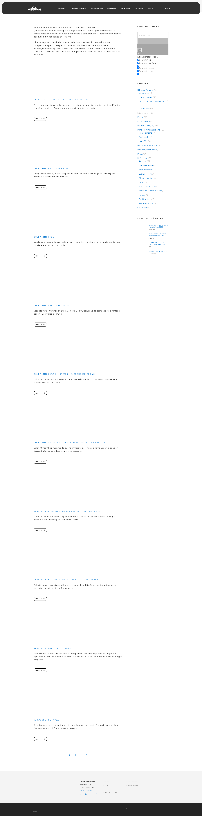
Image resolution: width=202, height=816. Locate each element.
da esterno (144, 93)
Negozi (142, 195)
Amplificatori (97, 8)
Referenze (111, 8)
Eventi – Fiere (145, 174)
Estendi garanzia (132, 785)
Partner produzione (147, 150)
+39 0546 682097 (86, 791)
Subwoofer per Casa (46, 720)
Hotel (141, 182)
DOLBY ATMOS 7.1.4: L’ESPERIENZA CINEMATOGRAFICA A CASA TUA (70, 443)
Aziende (143, 161)
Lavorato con (143, 121)
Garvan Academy (132, 782)
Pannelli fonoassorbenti (148, 130)
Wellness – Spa (146, 203)
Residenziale (145, 199)
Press (140, 154)
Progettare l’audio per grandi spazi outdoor (62, 100)
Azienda (106, 782)
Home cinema (145, 133)
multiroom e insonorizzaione (152, 101)
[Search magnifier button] (139, 50)
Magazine (139, 8)
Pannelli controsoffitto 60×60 (53, 648)
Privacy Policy (95, 808)
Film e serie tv (145, 178)
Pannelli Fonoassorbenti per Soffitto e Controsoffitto (68, 580)
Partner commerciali (147, 145)
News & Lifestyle (145, 126)
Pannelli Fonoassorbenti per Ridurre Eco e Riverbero (68, 511)
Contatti (152, 8)
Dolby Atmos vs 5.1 (45, 237)
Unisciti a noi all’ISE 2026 (158, 251)
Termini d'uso (120, 808)
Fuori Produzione (110, 792)
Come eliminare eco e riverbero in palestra (157, 235)
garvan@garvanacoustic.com (90, 794)
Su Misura (142, 208)
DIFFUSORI (62, 8)
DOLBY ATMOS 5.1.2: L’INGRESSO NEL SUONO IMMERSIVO (64, 374)
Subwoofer (144, 109)
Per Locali (143, 137)
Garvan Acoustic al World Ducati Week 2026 (158, 226)
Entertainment (146, 170)
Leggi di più (40, 119)
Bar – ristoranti (146, 165)
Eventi (140, 117)
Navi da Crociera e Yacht (150, 191)
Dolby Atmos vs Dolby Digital (52, 305)
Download (125, 8)
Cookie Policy (108, 808)
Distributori (107, 789)
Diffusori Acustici (145, 90)
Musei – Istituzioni (147, 186)
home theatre (145, 97)
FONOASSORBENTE (78, 8)
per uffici (143, 141)
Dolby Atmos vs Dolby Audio (51, 168)
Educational (143, 113)
